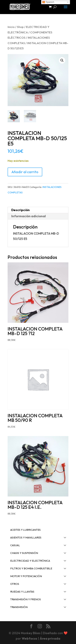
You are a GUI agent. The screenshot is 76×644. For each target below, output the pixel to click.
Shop (20, 27)
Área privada (50, 638)
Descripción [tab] (20, 210)
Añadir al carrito (24, 172)
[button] (62, 60)
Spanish (49, 2)
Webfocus (29, 638)
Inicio (11, 27)
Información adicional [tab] (28, 216)
